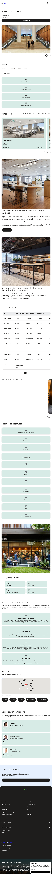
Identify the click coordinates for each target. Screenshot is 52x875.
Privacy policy (5, 851)
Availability (12, 68)
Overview (4, 68)
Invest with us (4, 802)
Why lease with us (30, 805)
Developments (5, 810)
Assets (3, 807)
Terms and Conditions (6, 846)
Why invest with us (6, 805)
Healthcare (29, 815)
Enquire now (26, 20)
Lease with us (29, 802)
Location (26, 68)
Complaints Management (7, 848)
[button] (33, 689)
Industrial (29, 812)
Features (19, 68)
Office (28, 807)
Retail (28, 810)
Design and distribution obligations (9, 812)
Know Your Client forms (7, 815)
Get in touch (26, 780)
